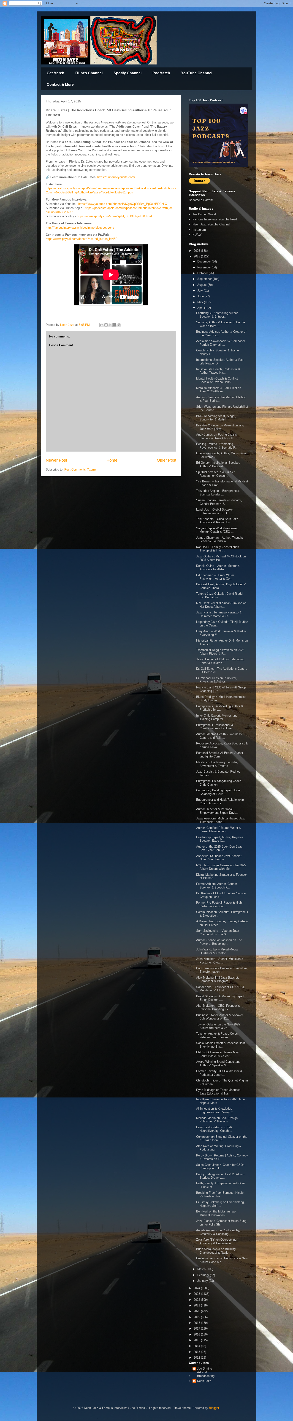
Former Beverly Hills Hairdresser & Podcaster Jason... (219, 1072)
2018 (197, 1323)
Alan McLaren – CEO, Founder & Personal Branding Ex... (218, 1007)
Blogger (214, 1408)
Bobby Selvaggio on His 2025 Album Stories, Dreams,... (220, 1176)
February (203, 1275)
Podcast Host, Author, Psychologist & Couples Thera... (221, 586)
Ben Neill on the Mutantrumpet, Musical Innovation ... (216, 1213)
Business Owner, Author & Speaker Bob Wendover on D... (219, 1016)
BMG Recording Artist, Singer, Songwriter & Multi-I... (216, 417)
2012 (197, 1357)
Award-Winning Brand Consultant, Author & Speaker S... (218, 1063)
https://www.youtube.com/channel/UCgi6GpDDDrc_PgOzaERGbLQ (122, 204)
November (204, 267)
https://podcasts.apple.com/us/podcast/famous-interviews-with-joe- (129, 208)
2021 (197, 1305)
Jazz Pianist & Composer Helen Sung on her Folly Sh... (221, 1222)
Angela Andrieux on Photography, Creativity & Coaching (218, 1232)
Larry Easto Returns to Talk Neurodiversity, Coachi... (214, 1129)
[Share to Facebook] (114, 325)
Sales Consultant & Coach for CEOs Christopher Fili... (220, 1166)
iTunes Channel (89, 73)
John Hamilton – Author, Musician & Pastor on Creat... (220, 960)
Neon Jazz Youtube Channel (211, 224)
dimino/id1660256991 (60, 212)
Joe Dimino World (204, 214)
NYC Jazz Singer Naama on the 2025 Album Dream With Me (221, 867)
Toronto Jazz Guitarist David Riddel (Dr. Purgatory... (219, 595)
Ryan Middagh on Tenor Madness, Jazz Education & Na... (218, 1091)
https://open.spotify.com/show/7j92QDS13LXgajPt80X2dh (115, 216)
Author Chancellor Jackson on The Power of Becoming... (219, 941)
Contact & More (60, 84)
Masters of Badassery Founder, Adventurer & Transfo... (217, 764)
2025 (197, 256)
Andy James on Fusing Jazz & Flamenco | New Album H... (216, 436)
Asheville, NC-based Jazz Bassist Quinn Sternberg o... (218, 857)
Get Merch (55, 73)
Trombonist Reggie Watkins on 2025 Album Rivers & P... (220, 651)
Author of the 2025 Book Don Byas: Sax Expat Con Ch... (219, 848)
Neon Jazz (204, 1381)
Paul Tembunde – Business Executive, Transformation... (222, 970)
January (203, 1280)
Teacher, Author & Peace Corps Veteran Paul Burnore (217, 1035)
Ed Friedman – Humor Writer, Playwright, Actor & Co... (215, 577)
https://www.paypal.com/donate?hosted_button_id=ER (81, 239)
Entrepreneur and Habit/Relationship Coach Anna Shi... (220, 801)
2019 (197, 1317)
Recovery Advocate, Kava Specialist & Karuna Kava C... (222, 745)
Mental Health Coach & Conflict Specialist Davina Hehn (217, 380)
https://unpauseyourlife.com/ (116, 177)
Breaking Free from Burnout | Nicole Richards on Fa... (220, 1194)
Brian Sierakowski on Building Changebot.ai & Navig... (216, 1250)
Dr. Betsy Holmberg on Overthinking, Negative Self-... (220, 1203)
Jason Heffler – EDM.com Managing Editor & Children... (220, 661)
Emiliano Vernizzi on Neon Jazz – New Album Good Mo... (221, 1260)
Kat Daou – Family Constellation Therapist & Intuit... (217, 548)
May (200, 302)
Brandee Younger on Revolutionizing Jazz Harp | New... (220, 427)
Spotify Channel (127, 73)
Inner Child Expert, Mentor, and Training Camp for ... (216, 717)
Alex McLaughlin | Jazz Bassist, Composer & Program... (217, 979)
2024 (197, 1288)
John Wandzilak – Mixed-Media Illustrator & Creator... (217, 951)
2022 (197, 1299)
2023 (197, 1293)
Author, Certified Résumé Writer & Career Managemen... (218, 829)
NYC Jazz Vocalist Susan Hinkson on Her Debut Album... (221, 604)
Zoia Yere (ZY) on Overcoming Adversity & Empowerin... (216, 1241)
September (205, 279)
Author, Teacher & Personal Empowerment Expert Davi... (217, 810)
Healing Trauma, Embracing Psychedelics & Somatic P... (217, 445)
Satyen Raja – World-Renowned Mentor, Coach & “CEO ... (217, 530)
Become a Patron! (201, 200)
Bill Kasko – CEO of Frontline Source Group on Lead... (221, 895)
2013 (197, 1352)
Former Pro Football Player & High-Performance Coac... (219, 904)
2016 (197, 1334)
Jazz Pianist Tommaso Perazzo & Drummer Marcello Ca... (218, 614)
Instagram (199, 229)
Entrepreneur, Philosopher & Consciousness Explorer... (215, 726)
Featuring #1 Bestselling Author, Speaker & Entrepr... (217, 314)
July (200, 290)
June (201, 296)
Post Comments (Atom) (80, 469)
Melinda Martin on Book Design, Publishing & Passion (217, 1119)
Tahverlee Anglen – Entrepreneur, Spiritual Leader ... (218, 492)
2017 (197, 1328)
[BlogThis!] (106, 325)
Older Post (166, 460)
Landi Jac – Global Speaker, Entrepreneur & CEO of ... (215, 511)
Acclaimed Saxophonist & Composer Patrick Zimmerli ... (220, 342)
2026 (197, 250)
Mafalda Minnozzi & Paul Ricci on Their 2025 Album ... (218, 389)
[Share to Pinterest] (119, 325)
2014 (197, 1346)
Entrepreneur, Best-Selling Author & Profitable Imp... (219, 708)
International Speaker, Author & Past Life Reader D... (220, 361)
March (201, 1269)
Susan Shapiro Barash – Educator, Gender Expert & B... (219, 502)
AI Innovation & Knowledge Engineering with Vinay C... (216, 1110)
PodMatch (161, 73)
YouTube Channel (196, 73)
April (200, 308)
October (203, 273)
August (202, 284)
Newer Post (56, 460)
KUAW (197, 234)
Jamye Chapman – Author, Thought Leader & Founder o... (219, 539)
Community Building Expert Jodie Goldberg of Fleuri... (218, 792)
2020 (197, 1311)
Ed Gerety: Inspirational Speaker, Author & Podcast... (218, 464)
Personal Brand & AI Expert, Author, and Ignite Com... (220, 754)
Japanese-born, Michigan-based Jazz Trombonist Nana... (221, 820)
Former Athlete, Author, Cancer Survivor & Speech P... (216, 885)
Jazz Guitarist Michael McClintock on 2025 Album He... (221, 558)
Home (111, 460)
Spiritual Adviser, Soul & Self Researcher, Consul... (215, 473)
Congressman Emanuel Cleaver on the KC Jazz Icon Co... (221, 1138)
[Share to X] (110, 325)
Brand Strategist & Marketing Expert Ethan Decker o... (220, 998)
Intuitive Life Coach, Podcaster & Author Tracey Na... (218, 371)
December (204, 261)
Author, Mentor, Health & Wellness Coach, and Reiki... (219, 735)
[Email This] (101, 325)
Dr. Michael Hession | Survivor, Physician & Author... (216, 679)
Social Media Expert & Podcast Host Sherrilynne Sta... (220, 1044)
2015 (197, 1340)
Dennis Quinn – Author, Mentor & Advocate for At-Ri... (218, 567)
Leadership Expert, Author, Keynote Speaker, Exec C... (219, 839)
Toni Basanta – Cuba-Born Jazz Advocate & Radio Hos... (217, 520)
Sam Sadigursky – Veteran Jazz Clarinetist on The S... (217, 932)
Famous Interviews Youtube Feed (215, 219)
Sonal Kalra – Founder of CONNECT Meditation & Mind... (220, 988)
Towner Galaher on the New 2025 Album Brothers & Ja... (218, 1026)
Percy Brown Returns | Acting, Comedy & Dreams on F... (222, 1157)
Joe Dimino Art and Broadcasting (205, 1372)
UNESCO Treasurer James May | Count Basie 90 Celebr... (218, 1054)
